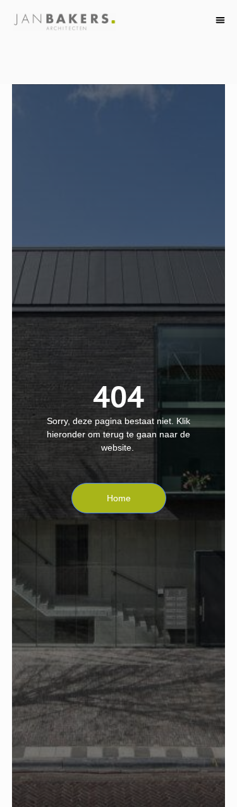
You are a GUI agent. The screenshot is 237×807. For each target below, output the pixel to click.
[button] (221, 20)
